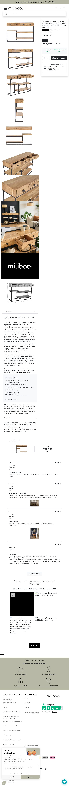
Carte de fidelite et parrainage (12, 730)
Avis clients (28, 702)
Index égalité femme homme (11, 740)
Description (8, 311)
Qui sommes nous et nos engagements (10, 698)
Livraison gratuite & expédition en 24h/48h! (34, 2)
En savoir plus (27, 413)
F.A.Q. (26, 698)
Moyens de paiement (9, 702)
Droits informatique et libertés (12, 726)
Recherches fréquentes (32, 712)
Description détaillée (47, 32)
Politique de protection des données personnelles (11, 717)
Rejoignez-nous (7, 735)
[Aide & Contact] (57, 8)
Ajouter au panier (59, 58)
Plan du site (28, 707)
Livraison (5, 707)
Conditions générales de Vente (12, 712)
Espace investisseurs (9, 744)
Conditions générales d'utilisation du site (12, 722)
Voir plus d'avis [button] (34, 574)
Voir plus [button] (34, 645)
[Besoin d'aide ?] (64, 781)
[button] (22, 603)
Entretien (7, 418)
